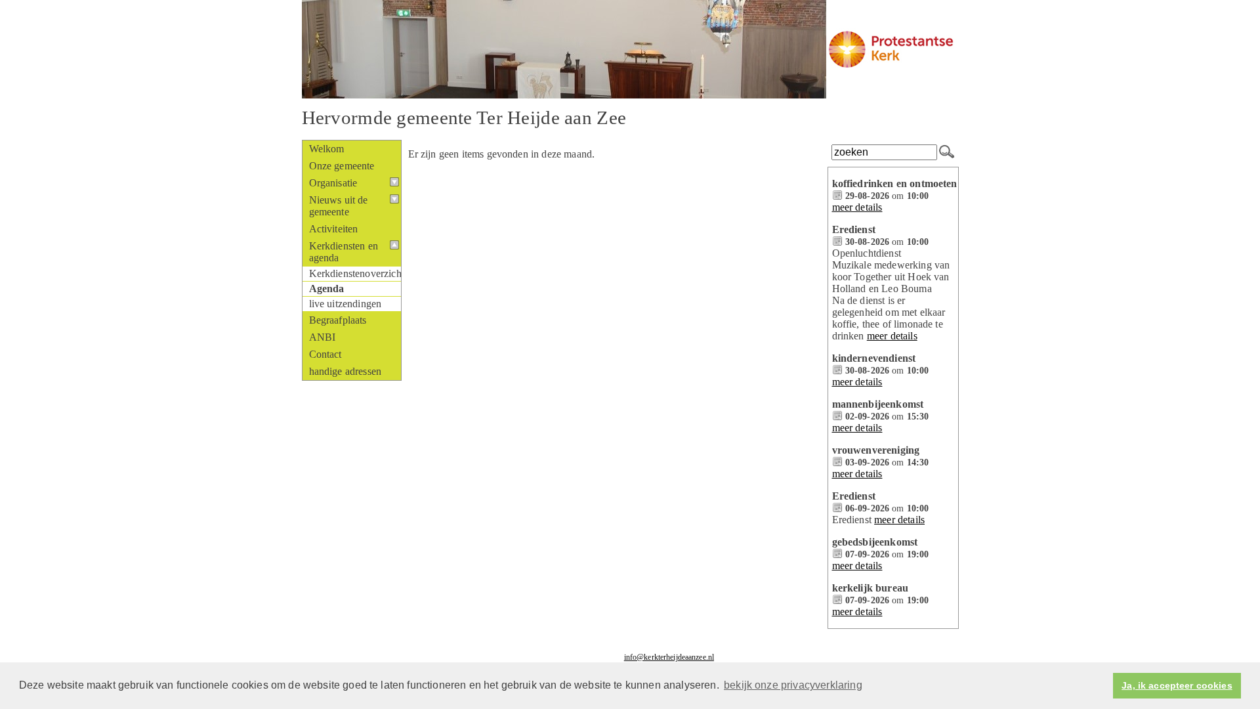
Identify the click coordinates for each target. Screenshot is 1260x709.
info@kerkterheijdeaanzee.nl (669, 657)
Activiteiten (333, 228)
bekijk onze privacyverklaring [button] (793, 685)
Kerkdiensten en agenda (343, 251)
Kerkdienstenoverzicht (355, 273)
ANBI (322, 337)
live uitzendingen (345, 303)
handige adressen (345, 371)
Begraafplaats (338, 320)
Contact (325, 354)
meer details (857, 207)
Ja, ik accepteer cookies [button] (1177, 685)
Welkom (327, 148)
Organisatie (333, 182)
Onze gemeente (342, 165)
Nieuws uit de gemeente (338, 205)
